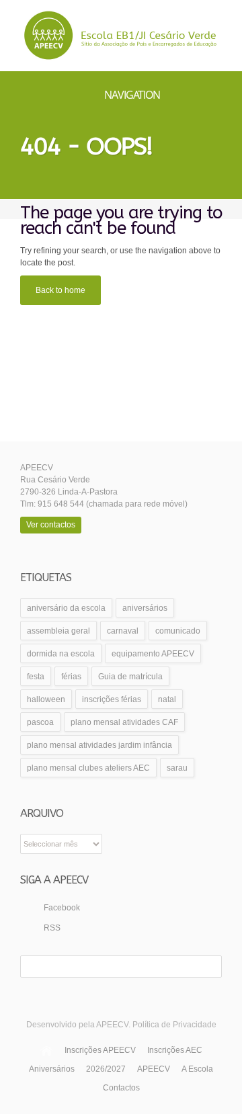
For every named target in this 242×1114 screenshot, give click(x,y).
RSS (52, 928)
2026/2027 (106, 1069)
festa (35, 676)
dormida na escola (61, 653)
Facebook (62, 907)
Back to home (60, 290)
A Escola (197, 1069)
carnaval (122, 631)
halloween (46, 699)
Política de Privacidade (174, 1024)
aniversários (144, 608)
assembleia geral (58, 631)
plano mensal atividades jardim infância (99, 745)
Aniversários (52, 1069)
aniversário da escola (66, 608)
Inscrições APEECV (100, 1050)
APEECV (153, 1069)
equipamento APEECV (153, 653)
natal (167, 699)
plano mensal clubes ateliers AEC (88, 768)
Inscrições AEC (174, 1050)
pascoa (40, 722)
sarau (177, 768)
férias (71, 676)
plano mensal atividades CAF (124, 722)
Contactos (121, 1087)
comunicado (177, 631)
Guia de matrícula (130, 676)
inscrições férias (111, 699)
